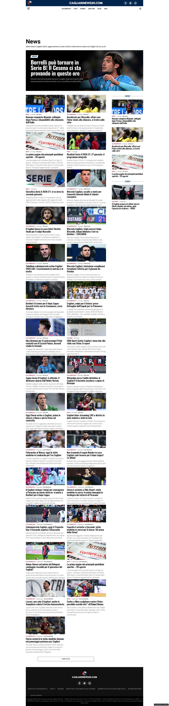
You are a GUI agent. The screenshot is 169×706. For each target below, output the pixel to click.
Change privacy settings (161, 704)
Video (105, 9)
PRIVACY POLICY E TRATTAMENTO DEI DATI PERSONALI (80, 689)
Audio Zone (91, 9)
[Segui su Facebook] (79, 683)
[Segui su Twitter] (84, 683)
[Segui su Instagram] (90, 683)
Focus (75, 9)
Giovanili (82, 9)
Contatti (52, 689)
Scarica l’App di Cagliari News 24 (37, 689)
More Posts (66, 659)
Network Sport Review (135, 689)
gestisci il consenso (36, 695)
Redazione (61, 689)
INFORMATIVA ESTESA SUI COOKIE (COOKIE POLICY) (112, 689)
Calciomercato (66, 9)
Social (99, 9)
